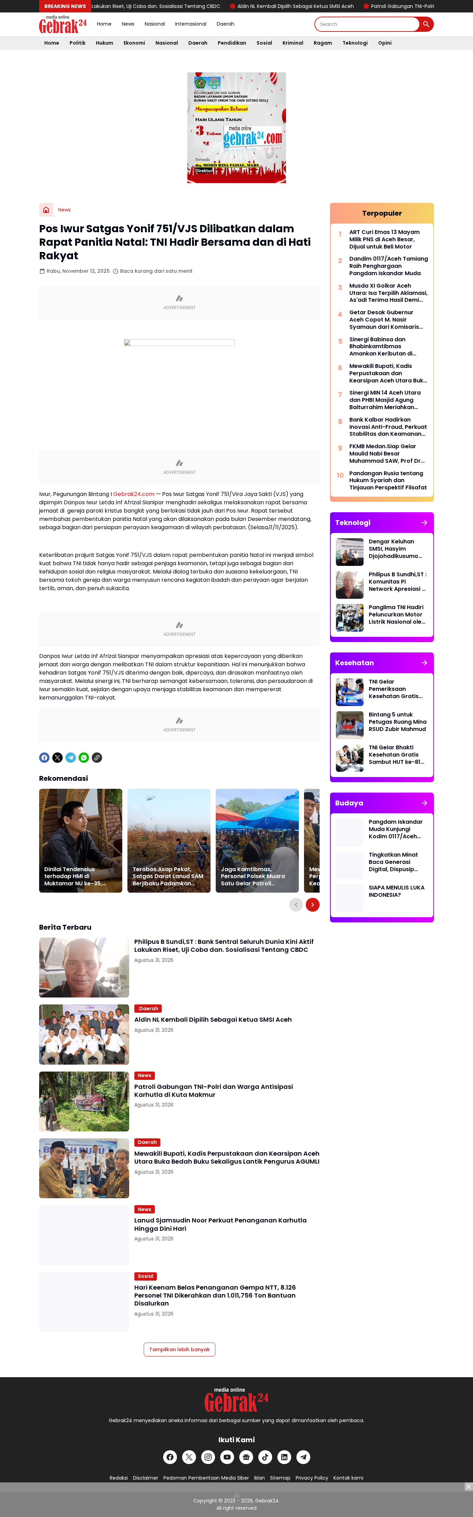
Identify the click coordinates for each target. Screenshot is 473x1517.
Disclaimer (145, 1477)
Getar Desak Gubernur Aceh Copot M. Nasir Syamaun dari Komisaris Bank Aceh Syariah (384, 320)
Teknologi (355, 42)
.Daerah (148, 1008)
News (128, 23)
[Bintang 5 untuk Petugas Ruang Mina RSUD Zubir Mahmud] (350, 725)
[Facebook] (44, 757)
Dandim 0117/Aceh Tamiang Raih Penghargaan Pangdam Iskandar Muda (388, 266)
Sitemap (280, 1477)
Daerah (225, 23)
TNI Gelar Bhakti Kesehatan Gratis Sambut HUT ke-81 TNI (394, 755)
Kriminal (293, 42)
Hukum (104, 42)
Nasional (155, 23)
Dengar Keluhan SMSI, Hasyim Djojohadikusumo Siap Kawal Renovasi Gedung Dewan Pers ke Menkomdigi (398, 549)
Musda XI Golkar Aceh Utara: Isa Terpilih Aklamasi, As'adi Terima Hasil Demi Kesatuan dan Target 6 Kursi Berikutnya (388, 293)
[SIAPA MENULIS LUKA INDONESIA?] (350, 898)
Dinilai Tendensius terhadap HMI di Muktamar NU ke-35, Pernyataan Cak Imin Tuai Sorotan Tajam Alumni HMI (74, 876)
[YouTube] (227, 1457)
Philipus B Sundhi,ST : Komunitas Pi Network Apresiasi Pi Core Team (398, 582)
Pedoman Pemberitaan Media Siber (206, 1477)
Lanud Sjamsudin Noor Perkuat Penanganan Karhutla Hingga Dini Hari (220, 1224)
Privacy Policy (312, 1477)
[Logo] (236, 1400)
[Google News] (246, 1457)
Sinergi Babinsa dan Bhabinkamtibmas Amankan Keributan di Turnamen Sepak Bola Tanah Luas (380, 347)
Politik (78, 42)
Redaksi (119, 1477)
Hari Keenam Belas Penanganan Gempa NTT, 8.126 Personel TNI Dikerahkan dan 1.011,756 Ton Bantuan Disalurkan (215, 1295)
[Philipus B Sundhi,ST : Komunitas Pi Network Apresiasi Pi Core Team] (350, 585)
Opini (385, 42)
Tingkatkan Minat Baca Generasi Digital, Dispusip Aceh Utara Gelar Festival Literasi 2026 (393, 862)
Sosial (264, 42)
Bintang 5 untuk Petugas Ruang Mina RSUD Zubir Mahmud (398, 722)
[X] (57, 757)
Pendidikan (232, 42)
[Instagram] (208, 1457)
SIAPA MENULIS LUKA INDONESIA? (397, 891)
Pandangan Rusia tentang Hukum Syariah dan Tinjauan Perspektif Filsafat (388, 480)
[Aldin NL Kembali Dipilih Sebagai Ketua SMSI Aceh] (84, 1034)
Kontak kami (348, 1477)
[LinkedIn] (284, 1457)
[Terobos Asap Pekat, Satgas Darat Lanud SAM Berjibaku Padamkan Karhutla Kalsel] (169, 841)
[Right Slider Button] (313, 905)
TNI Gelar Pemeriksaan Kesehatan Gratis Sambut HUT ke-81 (394, 689)
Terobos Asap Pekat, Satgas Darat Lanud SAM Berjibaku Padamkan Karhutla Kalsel (168, 876)
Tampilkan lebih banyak (179, 1349)
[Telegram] (70, 757)
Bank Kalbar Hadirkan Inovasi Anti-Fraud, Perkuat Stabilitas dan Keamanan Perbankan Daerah (388, 427)
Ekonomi (134, 42)
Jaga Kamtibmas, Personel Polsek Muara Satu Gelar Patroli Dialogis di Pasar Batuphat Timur (253, 876)
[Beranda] (46, 210)
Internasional (190, 23)
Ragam (323, 42)
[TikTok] (265, 1457)
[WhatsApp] (84, 757)
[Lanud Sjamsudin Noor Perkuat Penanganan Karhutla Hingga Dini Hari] (84, 1235)
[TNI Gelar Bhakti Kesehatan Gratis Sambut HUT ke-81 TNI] (350, 758)
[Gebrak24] (63, 24)
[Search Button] (426, 24)
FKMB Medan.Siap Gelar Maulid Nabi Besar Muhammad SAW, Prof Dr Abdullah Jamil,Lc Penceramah (385, 453)
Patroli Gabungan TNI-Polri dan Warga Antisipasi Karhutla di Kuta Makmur (213, 1091)
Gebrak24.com (133, 494)
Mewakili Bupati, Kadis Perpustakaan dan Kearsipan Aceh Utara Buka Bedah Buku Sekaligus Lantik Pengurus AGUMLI (227, 1157)
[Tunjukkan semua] (424, 522)
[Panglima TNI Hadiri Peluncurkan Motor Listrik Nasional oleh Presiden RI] (350, 618)
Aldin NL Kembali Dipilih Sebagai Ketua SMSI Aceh (263, 6)
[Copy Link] (97, 757)
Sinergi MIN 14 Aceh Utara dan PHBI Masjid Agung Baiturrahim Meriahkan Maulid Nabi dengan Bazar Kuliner (386, 400)
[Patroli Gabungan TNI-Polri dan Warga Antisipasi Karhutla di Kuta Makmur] (84, 1101)
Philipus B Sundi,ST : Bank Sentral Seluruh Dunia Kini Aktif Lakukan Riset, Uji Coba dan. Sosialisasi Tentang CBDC (224, 946)
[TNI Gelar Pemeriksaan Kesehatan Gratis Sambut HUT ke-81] (350, 692)
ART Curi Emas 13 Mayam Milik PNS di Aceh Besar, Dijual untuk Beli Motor (384, 239)
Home (104, 23)
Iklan (259, 1477)
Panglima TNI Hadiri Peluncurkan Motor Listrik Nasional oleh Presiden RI (397, 614)
